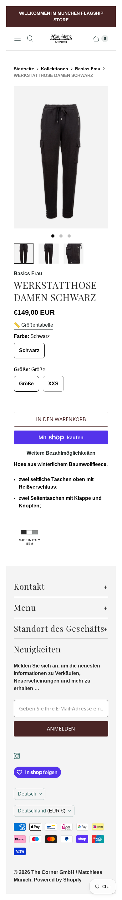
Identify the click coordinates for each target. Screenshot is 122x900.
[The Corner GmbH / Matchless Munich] (61, 38)
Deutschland (41, 810)
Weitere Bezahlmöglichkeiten (61, 453)
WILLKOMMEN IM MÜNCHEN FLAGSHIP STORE (61, 16)
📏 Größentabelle (33, 325)
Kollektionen (54, 68)
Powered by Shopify (58, 879)
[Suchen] (30, 38)
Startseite (24, 68)
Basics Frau (87, 68)
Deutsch (27, 793)
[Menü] (17, 38)
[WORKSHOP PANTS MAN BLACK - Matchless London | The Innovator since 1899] (61, 157)
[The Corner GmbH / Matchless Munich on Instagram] (21, 756)
